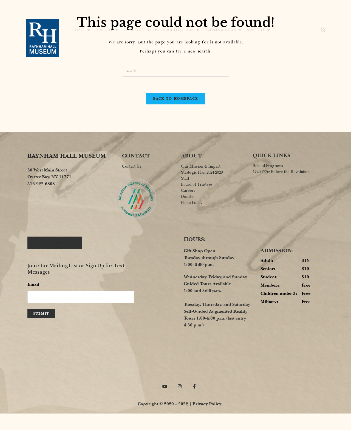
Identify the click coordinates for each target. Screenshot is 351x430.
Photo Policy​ (191, 202)
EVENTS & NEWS (220, 30)
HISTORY (104, 30)
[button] (323, 30)
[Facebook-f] (194, 386)
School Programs (268, 165)
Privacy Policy (207, 403)
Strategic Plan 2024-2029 (202, 172)
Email (33, 284)
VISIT (79, 30)
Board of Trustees (197, 184)
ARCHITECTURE (178, 30)
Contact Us (131, 166)
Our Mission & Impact (200, 166)
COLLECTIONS (138, 30)
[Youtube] (165, 386)
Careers (188, 190)
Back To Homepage (175, 98)
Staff (185, 178)
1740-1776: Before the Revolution (281, 171)
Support (256, 30)
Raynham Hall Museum (66, 155)
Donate (187, 196)
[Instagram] (179, 386)
